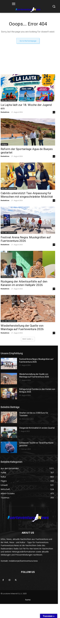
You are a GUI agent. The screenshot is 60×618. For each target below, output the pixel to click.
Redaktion (5, 112)
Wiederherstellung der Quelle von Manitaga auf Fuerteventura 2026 (22, 327)
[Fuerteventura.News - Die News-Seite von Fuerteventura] (28, 10)
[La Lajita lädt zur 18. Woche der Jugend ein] (28, 87)
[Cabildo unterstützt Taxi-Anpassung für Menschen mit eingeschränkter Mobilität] (28, 176)
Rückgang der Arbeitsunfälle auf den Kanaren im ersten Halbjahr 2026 (24, 283)
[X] (15, 580)
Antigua (4, 144)
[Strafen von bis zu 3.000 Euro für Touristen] (9, 417)
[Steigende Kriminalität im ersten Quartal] (9, 432)
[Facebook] (3, 580)
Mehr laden (26, 339)
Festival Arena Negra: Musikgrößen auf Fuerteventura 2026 (26, 239)
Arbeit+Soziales (7, 277)
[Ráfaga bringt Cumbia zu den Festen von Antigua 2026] (9, 393)
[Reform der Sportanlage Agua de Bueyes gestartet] (28, 132)
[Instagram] (9, 580)
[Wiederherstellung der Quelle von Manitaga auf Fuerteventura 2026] (28, 308)
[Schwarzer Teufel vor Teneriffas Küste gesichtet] (9, 447)
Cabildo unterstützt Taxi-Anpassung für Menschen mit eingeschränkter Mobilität (27, 195)
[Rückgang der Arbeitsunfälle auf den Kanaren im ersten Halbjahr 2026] (28, 264)
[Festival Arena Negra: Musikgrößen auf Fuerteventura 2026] (28, 220)
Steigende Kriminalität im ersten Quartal (37, 428)
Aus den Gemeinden (9, 100)
